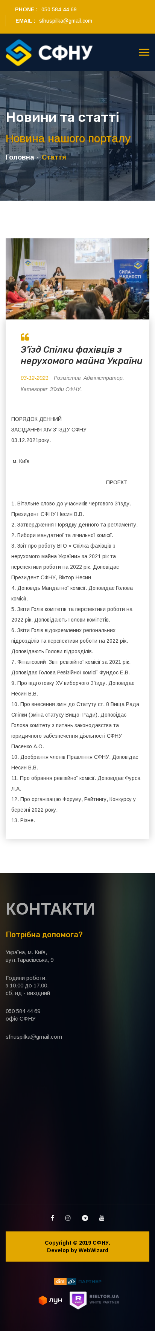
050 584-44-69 (59, 9)
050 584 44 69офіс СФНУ (23, 1015)
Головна (20, 157)
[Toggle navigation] (144, 52)
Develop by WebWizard (77, 1250)
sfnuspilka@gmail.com (65, 21)
